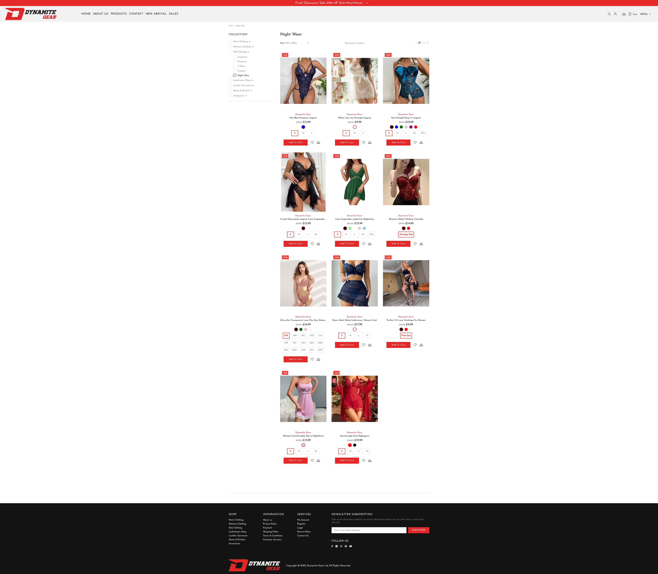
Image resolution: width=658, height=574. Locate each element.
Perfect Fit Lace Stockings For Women (406, 320)
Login (300, 528)
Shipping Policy (270, 532)
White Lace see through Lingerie (354, 118)
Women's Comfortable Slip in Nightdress (303, 436)
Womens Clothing (237, 524)
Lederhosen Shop (237, 532)
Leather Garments (238, 536)
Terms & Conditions (272, 536)
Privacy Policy (270, 524)
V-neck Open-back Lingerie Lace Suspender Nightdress (303, 219)
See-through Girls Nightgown (354, 436)
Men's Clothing (236, 520)
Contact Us (303, 536)
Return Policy (303, 532)
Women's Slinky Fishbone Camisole (406, 219)
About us (267, 520)
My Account (303, 520)
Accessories (234, 543)
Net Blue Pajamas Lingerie (303, 118)
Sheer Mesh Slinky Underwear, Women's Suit (354, 320)
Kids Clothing (235, 528)
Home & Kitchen (237, 540)
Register (301, 524)
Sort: (282, 43)
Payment (267, 528)
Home (231, 26)
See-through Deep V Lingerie (406, 118)
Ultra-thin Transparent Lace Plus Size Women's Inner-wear (303, 320)
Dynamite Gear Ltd (31, 14)
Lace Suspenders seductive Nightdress (354, 219)
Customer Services (272, 540)
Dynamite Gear (303, 114)
